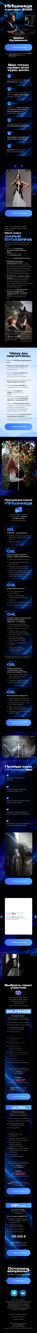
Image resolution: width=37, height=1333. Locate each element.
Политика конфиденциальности (18, 1314)
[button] (18, 722)
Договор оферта (18, 1319)
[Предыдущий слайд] (1, 917)
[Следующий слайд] (36, 917)
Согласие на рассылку (18, 1317)
